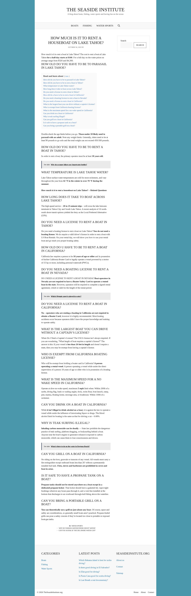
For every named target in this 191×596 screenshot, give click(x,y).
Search (123, 41)
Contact (119, 566)
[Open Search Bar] (119, 25)
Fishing (87, 25)
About (143, 592)
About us (120, 560)
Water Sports (104, 25)
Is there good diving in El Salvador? (94, 567)
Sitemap (119, 573)
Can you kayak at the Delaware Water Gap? (77, 530)
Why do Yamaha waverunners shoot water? (77, 528)
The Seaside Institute (95, 9)
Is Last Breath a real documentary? (93, 580)
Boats (74, 25)
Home (136, 592)
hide (66, 76)
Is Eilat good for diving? (89, 572)
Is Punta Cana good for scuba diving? (95, 576)
